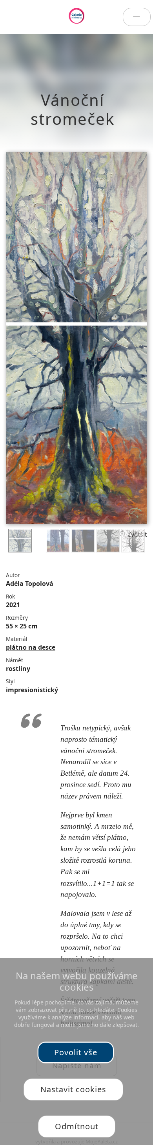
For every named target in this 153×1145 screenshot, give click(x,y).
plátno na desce (30, 647)
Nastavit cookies (73, 1089)
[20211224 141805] (133, 540)
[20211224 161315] (83, 540)
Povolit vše (75, 1052)
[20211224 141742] (108, 540)
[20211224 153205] (57, 540)
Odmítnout (76, 1126)
